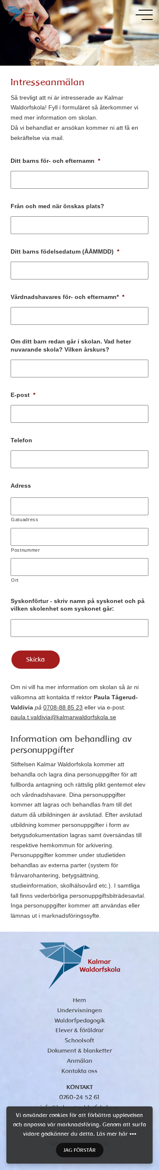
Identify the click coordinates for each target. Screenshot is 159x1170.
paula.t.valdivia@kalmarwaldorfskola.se (63, 717)
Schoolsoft (79, 1040)
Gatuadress (25, 519)
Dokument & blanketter (79, 1050)
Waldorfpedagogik (80, 1020)
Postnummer (25, 550)
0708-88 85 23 (63, 707)
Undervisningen (79, 1010)
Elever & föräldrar (79, 1030)
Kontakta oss (79, 1071)
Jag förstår (80, 1150)
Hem (79, 1000)
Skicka (35, 659)
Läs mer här (112, 1134)
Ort (15, 580)
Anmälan (79, 1061)
